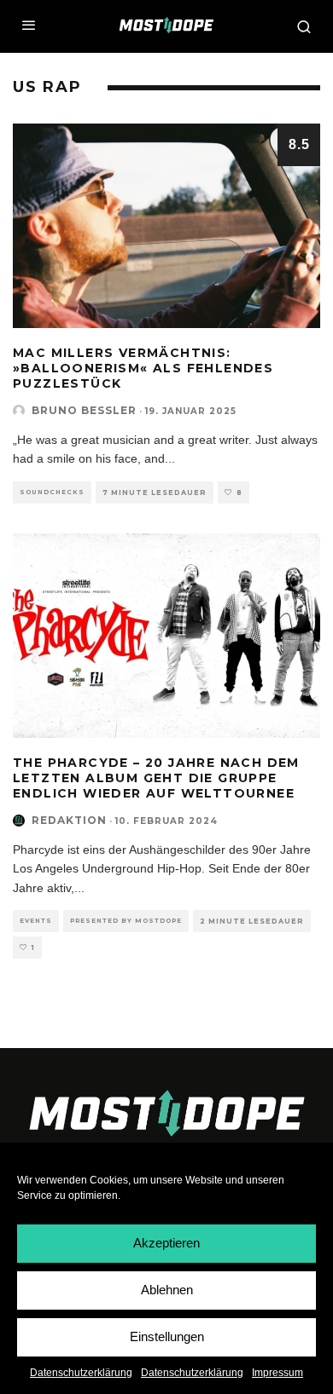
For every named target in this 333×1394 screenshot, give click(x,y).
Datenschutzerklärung (81, 1373)
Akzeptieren (166, 1243)
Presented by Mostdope (126, 921)
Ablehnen (167, 1289)
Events (36, 921)
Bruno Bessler (84, 410)
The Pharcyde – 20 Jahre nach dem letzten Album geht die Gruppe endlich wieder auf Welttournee (156, 778)
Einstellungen (167, 1336)
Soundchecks (52, 492)
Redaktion (69, 820)
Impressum (277, 1373)
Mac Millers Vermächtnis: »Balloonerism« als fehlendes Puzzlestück (143, 368)
